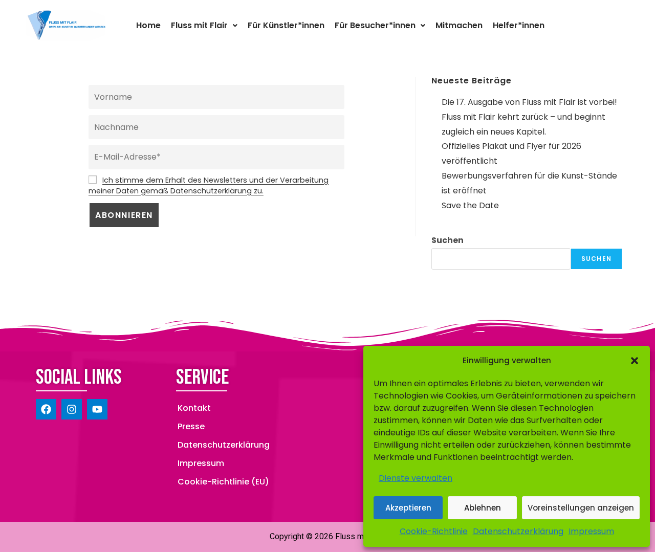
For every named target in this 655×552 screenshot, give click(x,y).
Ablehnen (482, 507)
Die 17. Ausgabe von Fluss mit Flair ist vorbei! (529, 102)
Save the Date (470, 205)
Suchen (447, 240)
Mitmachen (459, 25)
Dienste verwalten (415, 478)
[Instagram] (71, 409)
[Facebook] (46, 409)
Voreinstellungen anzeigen (581, 507)
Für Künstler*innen (286, 25)
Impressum (591, 531)
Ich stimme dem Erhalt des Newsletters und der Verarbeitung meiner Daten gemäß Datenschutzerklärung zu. (209, 185)
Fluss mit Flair (199, 25)
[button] (634, 361)
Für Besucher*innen (375, 25)
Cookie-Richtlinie (434, 531)
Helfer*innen (518, 25)
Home (148, 25)
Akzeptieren (408, 507)
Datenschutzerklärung (518, 531)
